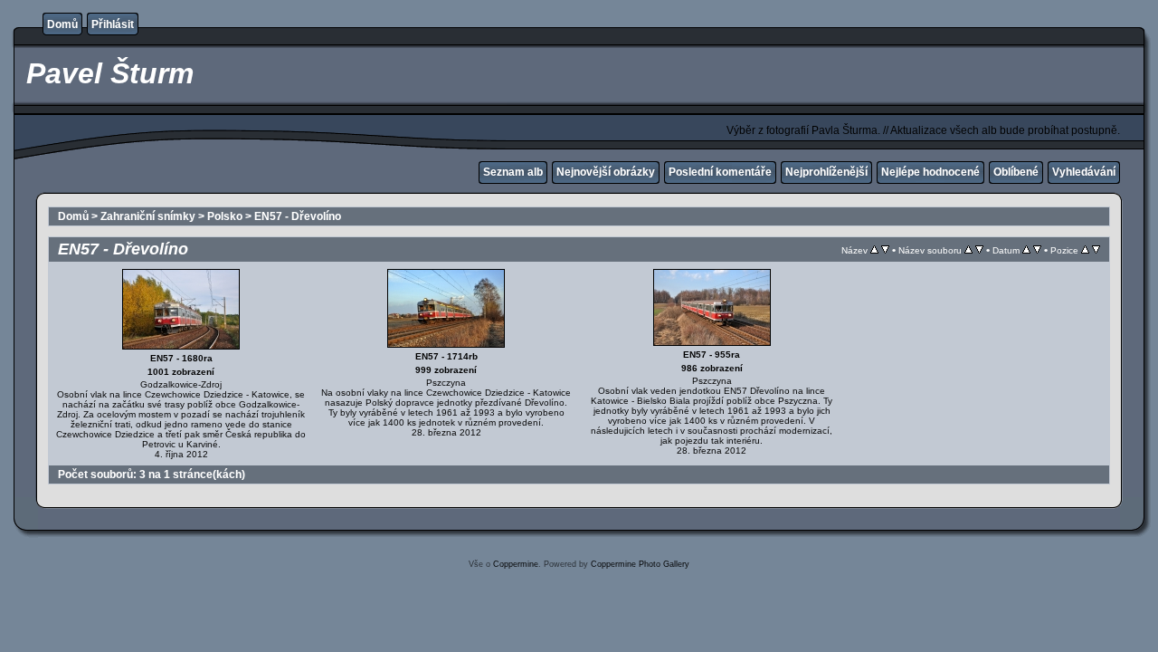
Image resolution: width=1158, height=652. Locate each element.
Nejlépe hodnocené (930, 172)
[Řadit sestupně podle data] (1037, 250)
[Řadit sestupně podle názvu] (885, 250)
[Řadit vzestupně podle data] (1026, 250)
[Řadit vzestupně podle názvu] (874, 250)
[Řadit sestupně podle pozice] (1096, 250)
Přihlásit (112, 24)
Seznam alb (513, 172)
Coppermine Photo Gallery (640, 564)
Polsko (224, 216)
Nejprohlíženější (826, 172)
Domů (62, 24)
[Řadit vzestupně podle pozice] (1085, 250)
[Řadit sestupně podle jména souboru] (979, 250)
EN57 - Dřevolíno (297, 216)
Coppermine (515, 564)
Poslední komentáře (720, 172)
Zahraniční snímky (147, 216)
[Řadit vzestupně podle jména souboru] (968, 250)
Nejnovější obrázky (605, 172)
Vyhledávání (1083, 172)
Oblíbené (1016, 172)
